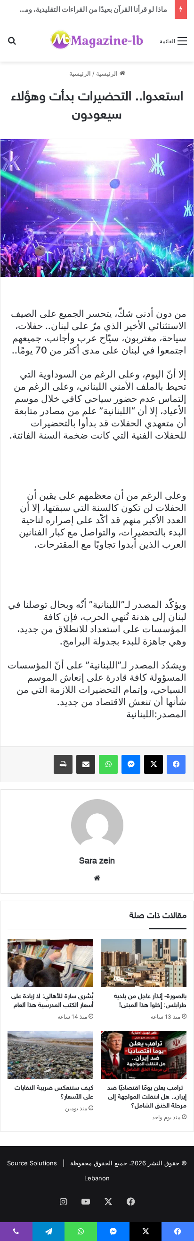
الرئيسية (108, 73)
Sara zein (97, 861)
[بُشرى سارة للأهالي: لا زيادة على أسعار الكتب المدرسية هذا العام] (50, 963)
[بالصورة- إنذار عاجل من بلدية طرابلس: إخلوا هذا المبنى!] (143, 963)
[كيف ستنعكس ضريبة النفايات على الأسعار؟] (50, 1055)
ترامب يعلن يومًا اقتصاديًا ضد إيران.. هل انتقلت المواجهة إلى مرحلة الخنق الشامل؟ (146, 1097)
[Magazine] (97, 40)
